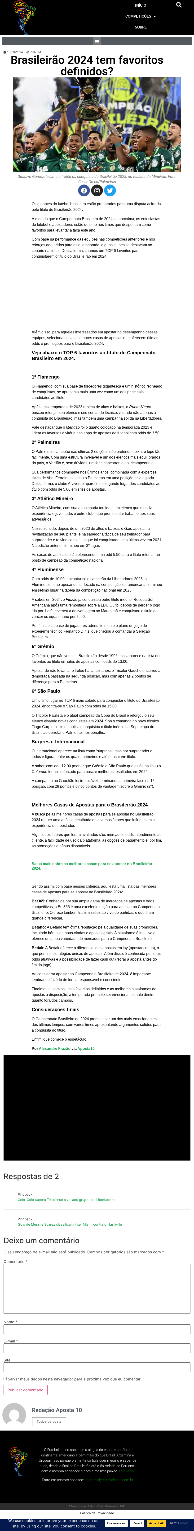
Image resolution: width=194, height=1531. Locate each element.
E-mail (11, 1341)
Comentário (16, 1261)
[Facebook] (84, 190)
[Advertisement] (97, 296)
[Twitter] (110, 190)
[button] (179, 5)
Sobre (141, 27)
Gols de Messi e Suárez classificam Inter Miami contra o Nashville (70, 1224)
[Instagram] (97, 190)
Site (7, 1360)
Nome (10, 1322)
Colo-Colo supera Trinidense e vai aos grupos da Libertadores (67, 1200)
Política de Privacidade (97, 1513)
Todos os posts (49, 1421)
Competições (138, 16)
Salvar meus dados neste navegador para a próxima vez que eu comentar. (74, 1379)
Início (140, 5)
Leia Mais (126, 1471)
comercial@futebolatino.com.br (109, 1480)
